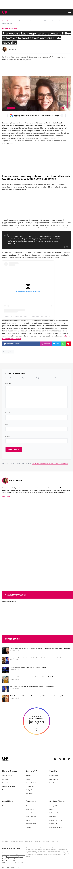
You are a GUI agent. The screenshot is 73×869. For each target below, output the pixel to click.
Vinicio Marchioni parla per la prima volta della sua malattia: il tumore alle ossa (32, 686)
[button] (69, 12)
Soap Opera (29, 793)
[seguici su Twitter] (69, 759)
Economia (5, 783)
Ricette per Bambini (55, 827)
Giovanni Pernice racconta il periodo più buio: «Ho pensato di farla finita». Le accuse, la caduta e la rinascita (40, 648)
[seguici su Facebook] (55, 759)
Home (4, 21)
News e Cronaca (9, 771)
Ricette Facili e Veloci (55, 820)
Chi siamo (5, 841)
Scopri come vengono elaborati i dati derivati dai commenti (50, 463)
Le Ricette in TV (54, 813)
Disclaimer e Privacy (17, 841)
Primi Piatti (52, 816)
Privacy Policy (55, 841)
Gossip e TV (31, 771)
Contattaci (37, 841)
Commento (9, 383)
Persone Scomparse (8, 786)
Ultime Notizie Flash (9, 602)
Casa (27, 806)
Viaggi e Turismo (31, 824)
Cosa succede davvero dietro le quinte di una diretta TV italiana (28, 667)
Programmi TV (30, 786)
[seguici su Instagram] (60, 759)
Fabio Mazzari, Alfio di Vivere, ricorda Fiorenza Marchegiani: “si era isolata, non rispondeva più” (36, 696)
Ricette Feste (53, 824)
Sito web (7, 436)
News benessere (31, 816)
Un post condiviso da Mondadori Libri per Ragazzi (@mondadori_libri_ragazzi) (32, 316)
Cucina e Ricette (57, 801)
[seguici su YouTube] (64, 759)
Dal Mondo (5, 779)
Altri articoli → (7, 496)
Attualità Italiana (7, 776)
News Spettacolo (54, 783)
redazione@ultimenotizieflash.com (13, 855)
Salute (28, 820)
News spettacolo (12, 21)
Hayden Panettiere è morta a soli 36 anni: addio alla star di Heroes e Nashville (31, 677)
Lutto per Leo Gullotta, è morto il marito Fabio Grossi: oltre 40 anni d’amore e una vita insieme (36, 658)
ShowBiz (53, 771)
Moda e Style (30, 809)
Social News (7, 801)
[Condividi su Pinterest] (68, 344)
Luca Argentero (8, 352)
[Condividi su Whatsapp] (63, 344)
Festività (28, 827)
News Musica (53, 779)
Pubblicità (46, 841)
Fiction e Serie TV (31, 783)
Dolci (50, 809)
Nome (7, 413)
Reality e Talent (30, 790)
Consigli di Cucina (54, 806)
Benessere (31, 801)
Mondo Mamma (31, 813)
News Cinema (53, 776)
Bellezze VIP (29, 776)
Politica (4, 790)
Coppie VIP (29, 779)
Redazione (28, 841)
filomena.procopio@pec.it (14, 857)
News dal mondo (7, 806)
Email (7, 424)
